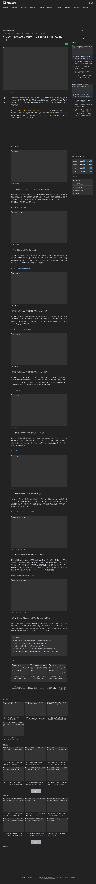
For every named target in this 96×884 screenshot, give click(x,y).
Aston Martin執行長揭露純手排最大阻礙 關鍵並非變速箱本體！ (57, 718)
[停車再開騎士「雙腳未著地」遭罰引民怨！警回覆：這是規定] (57, 774)
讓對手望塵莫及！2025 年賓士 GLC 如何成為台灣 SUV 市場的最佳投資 (57, 763)
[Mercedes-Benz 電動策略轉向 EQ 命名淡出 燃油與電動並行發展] (13, 774)
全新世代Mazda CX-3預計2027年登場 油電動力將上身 (36, 814)
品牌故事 (67, 7)
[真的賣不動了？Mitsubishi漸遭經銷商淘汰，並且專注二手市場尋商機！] (13, 754)
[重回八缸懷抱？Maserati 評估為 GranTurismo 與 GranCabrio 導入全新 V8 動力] (57, 669)
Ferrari (37, 33)
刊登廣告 (23, 877)
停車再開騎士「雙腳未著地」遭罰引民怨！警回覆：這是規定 (57, 783)
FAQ (28, 877)
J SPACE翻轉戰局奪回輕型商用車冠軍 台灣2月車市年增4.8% (35, 783)
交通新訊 (41, 7)
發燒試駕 (14, 7)
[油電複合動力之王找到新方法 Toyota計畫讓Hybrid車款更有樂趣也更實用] (57, 805)
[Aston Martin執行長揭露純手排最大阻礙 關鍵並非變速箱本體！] (57, 709)
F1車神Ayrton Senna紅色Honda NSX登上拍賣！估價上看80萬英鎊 (37, 651)
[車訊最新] (92, 43)
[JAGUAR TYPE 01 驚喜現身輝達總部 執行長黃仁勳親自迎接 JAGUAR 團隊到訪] (13, 805)
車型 (13, 33)
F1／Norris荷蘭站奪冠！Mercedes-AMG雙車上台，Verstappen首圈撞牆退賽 (12, 738)
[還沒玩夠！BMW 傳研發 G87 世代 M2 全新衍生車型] (13, 709)
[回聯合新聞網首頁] (4, 2)
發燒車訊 (8, 30)
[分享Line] (5, 102)
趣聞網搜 (50, 7)
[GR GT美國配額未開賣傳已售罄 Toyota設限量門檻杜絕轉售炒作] (35, 825)
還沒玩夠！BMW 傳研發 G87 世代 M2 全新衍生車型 (31, 643)
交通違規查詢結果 (78, 187)
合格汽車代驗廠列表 (78, 184)
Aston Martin (20, 33)
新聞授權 (36, 877)
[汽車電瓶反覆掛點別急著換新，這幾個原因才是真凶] (38, 669)
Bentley (43, 33)
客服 (31, 877)
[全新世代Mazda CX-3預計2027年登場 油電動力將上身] (35, 805)
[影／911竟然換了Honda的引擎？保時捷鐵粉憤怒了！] (35, 754)
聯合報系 (57, 877)
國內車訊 (5, 7)
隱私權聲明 (50, 877)
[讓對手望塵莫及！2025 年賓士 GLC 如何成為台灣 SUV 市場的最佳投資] (57, 754)
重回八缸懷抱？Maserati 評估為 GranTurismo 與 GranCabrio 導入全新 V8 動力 (56, 678)
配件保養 (76, 7)
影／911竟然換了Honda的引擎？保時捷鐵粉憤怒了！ (34, 763)
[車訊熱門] (92, 81)
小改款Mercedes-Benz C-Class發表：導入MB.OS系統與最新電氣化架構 (13, 834)
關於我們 (67, 877)
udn (4, 30)
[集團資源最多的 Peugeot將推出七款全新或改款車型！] (57, 825)
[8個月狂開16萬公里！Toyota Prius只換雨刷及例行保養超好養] (20, 669)
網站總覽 (73, 877)
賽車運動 (85, 7)
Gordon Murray (29, 33)
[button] (92, 3)
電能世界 (32, 7)
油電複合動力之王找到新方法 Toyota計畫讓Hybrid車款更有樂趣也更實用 (57, 814)
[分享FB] (5, 98)
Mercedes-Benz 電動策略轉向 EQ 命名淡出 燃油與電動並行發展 (13, 783)
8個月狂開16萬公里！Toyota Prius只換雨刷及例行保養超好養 (35, 649)
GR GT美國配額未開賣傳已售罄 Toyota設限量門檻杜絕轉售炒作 (36, 834)
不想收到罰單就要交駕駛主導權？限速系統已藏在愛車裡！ (34, 641)
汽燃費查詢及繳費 (78, 190)
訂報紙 (61, 877)
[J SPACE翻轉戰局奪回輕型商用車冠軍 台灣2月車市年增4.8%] (35, 774)
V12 (9, 33)
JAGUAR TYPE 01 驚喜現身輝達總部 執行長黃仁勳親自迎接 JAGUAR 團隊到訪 (13, 814)
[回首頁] (11, 2)
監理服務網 (76, 193)
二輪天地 (58, 7)
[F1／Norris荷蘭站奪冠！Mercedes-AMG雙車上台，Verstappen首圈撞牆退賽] (13, 729)
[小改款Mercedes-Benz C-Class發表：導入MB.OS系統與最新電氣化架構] (13, 825)
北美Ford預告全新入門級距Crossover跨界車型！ (31, 646)
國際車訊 (23, 7)
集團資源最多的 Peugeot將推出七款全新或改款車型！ (57, 834)
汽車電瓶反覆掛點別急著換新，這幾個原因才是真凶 (38, 678)
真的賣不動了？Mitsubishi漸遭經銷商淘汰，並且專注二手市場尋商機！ (13, 763)
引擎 (5, 33)
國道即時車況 (76, 181)
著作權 (45, 877)
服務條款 (41, 877)
